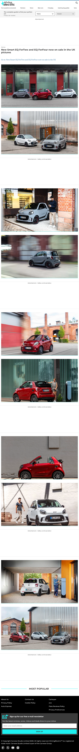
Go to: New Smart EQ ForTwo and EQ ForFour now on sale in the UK (28, 60)
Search (77, 3)
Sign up (39, 732)
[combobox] (36, 14)
